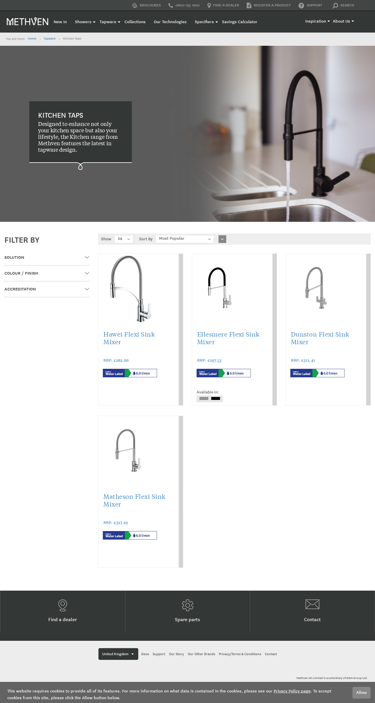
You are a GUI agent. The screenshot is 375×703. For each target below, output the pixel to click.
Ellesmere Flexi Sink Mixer (228, 338)
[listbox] (210, 399)
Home (32, 39)
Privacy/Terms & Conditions (240, 654)
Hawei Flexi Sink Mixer (129, 338)
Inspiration (315, 21)
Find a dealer (226, 5)
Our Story (176, 654)
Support (314, 5)
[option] (204, 398)
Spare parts (187, 619)
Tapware (50, 39)
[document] (187, 692)
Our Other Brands (201, 654)
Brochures (150, 5)
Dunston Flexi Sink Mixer (320, 338)
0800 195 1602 (187, 5)
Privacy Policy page (292, 691)
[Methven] (28, 20)
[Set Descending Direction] (222, 239)
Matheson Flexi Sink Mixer (134, 500)
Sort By (146, 238)
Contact (312, 619)
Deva (145, 654)
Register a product (272, 5)
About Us (341, 21)
